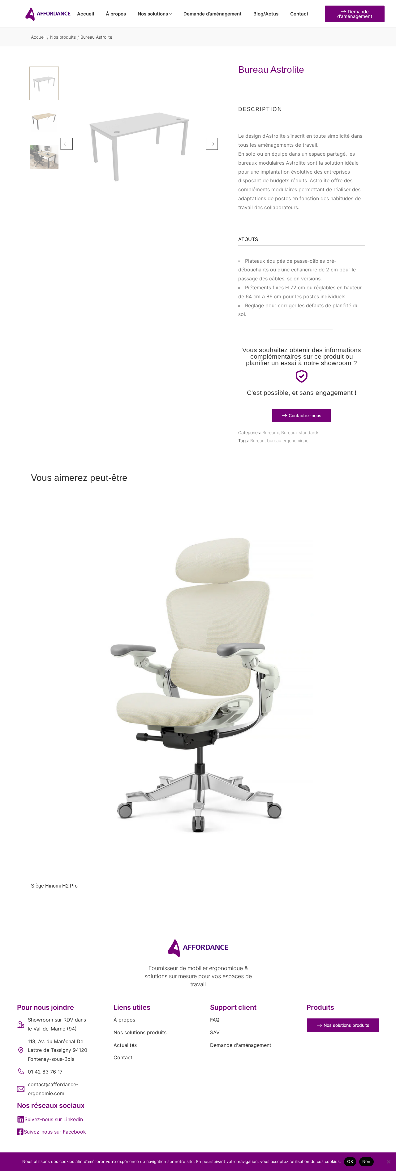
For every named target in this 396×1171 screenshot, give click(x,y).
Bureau (257, 440)
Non (366, 1161)
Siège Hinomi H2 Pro (54, 885)
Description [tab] (260, 109)
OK (350, 1161)
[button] (50, 1119)
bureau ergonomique (287, 440)
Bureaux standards (300, 432)
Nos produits (63, 37)
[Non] (388, 1162)
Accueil (38, 37)
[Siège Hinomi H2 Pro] (198, 687)
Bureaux (270, 432)
